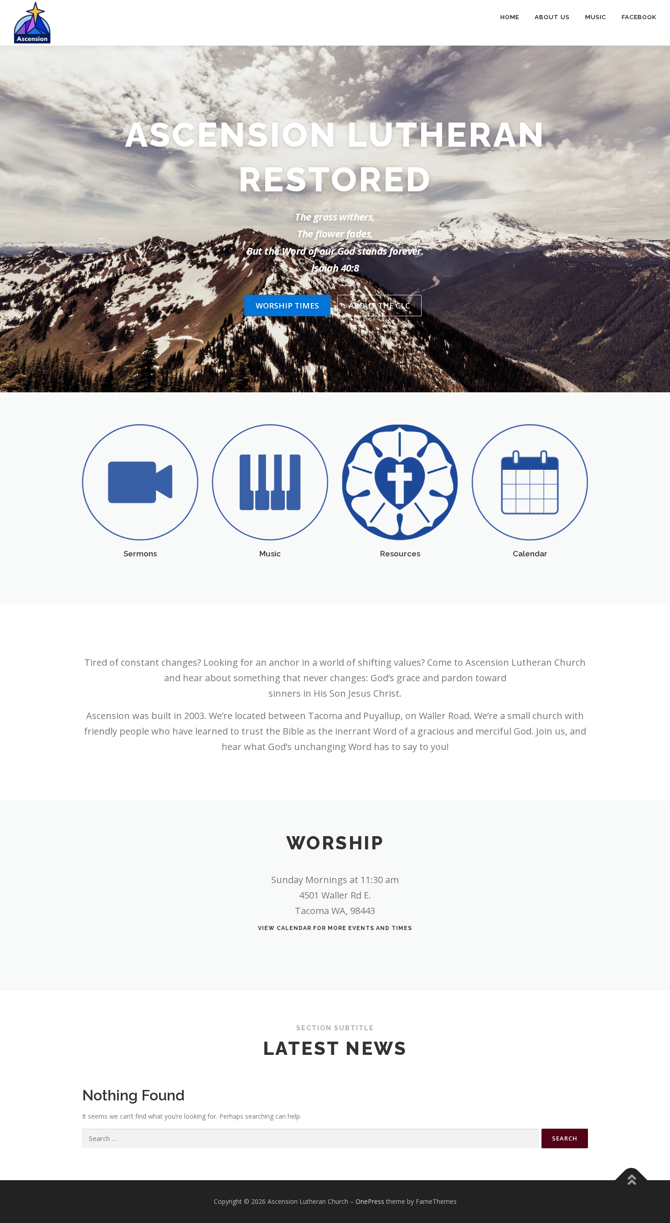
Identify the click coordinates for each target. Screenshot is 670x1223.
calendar (294, 928)
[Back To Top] (631, 1180)
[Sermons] (140, 481)
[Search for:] (310, 1138)
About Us (552, 17)
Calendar (530, 553)
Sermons (140, 553)
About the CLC (379, 305)
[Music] (270, 481)
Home (509, 17)
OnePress (370, 1201)
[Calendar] (530, 481)
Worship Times (287, 305)
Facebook (639, 17)
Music (595, 17)
